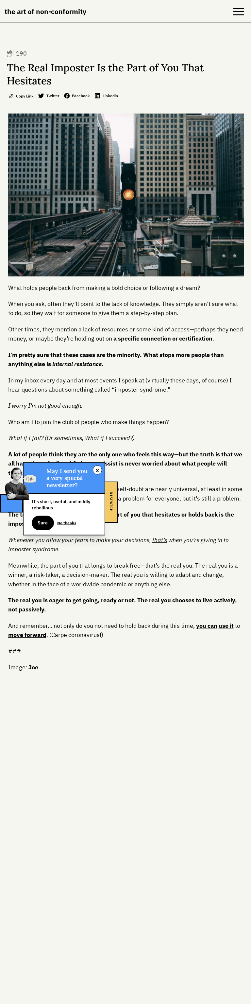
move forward (27, 635)
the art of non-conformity (45, 11)
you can (206, 625)
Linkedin (110, 95)
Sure (43, 523)
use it (226, 625)
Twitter (52, 95)
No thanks (66, 522)
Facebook (81, 95)
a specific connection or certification (162, 338)
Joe (33, 667)
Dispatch (111, 502)
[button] (238, 11)
